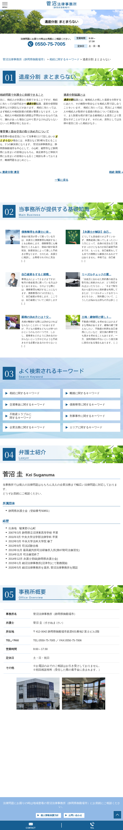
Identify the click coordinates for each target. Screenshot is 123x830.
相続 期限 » (116, 172)
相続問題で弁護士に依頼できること (22, 94)
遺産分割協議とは (74, 94)
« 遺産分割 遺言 (9, 172)
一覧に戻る (61, 179)
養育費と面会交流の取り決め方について (24, 131)
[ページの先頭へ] (117, 815)
